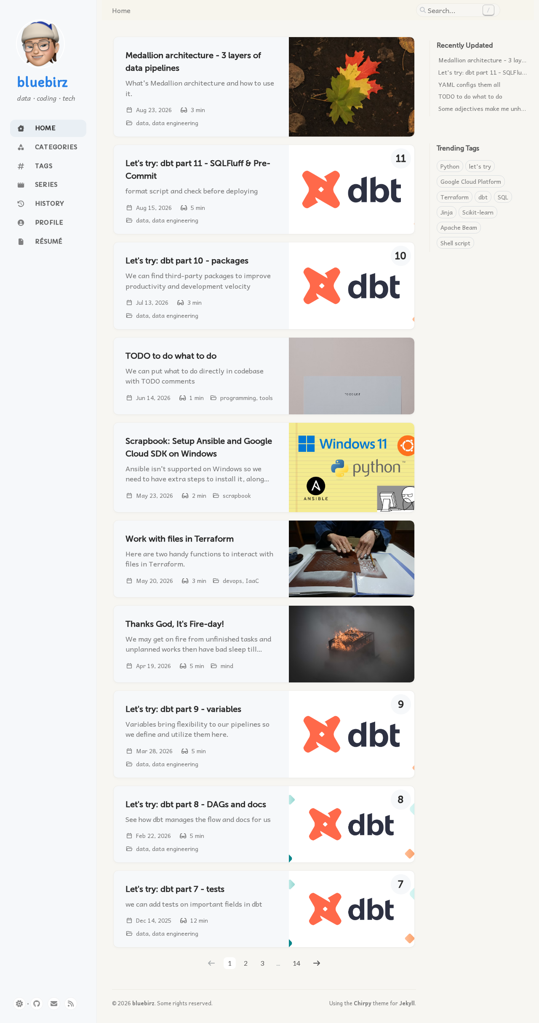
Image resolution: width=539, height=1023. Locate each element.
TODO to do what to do (470, 96)
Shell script (455, 242)
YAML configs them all (469, 84)
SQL (503, 196)
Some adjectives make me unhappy (486, 108)
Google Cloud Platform (470, 181)
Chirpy (362, 1003)
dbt (483, 196)
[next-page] (316, 963)
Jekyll (407, 1003)
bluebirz (42, 83)
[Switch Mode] (19, 1004)
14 (296, 963)
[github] (37, 1004)
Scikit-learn (478, 212)
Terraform (454, 196)
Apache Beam (458, 227)
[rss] (71, 1004)
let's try (480, 166)
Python (449, 166)
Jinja (446, 212)
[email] (54, 1004)
